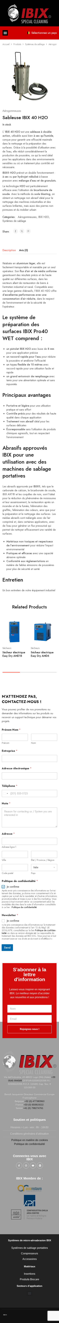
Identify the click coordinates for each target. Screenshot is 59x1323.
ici (35, 933)
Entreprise (9, 750)
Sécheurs (6, 648)
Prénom (5, 743)
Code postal (7, 873)
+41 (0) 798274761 (33, 1108)
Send (7, 947)
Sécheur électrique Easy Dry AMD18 (13, 654)
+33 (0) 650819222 (34, 1104)
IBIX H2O (43, 217)
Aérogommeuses (11, 111)
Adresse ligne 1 (9, 847)
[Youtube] (33, 1165)
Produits (17, 44)
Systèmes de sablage (35, 44)
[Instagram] (26, 1165)
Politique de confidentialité (24, 907)
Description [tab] (9, 250)
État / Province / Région (42, 860)
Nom (33, 743)
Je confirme (13, 887)
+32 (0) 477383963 (34, 1101)
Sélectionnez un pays (44, 33)
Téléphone (9, 785)
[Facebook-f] (19, 1165)
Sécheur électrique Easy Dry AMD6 (42, 654)
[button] (5, 33)
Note (6, 803)
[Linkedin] (40, 1165)
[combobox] (5, 793)
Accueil (6, 44)
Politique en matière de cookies (29, 1140)
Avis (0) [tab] (23, 250)
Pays (33, 873)
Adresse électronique (16, 768)
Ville (4, 860)
